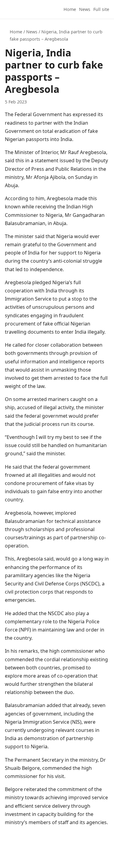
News (84, 9)
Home (70, 9)
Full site (101, 9)
